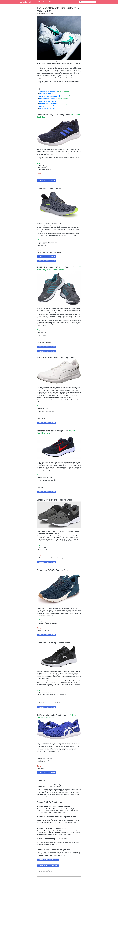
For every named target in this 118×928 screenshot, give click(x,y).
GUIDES (44, 1)
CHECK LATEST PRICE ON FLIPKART (46, 261)
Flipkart (70, 870)
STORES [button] (39, 1)
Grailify (59, 61)
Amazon (65, 870)
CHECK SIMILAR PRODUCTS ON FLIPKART (47, 865)
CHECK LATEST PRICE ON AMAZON (46, 180)
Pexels (64, 61)
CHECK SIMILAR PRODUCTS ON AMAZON (47, 859)
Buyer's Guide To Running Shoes (47, 108)
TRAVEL (49, 1)
